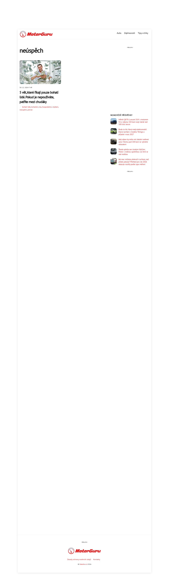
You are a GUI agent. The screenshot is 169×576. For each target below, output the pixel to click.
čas (40, 107)
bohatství (34, 107)
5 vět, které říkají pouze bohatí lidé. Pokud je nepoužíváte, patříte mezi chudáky (39, 97)
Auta (119, 33)
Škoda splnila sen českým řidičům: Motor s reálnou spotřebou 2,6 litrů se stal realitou (133, 152)
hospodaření (47, 107)
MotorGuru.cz (83, 564)
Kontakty (96, 559)
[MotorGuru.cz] (36, 36)
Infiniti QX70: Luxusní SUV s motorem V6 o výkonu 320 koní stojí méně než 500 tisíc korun (133, 122)
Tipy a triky (143, 33)
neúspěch (23, 110)
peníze (29, 110)
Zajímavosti (129, 33)
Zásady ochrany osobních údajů (79, 559)
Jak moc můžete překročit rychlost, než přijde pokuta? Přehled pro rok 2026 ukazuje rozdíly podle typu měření (134, 161)
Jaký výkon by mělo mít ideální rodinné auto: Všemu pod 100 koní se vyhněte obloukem (134, 142)
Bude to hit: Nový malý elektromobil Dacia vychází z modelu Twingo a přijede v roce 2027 (133, 131)
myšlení (55, 107)
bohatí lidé (26, 107)
